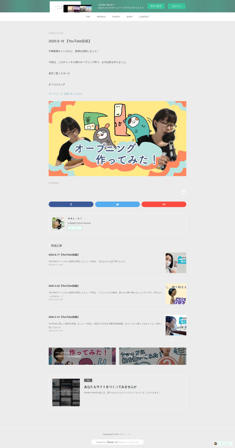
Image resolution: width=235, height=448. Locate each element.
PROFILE (101, 16)
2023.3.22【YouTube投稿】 (64, 285)
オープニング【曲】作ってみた (65, 93)
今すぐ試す (156, 6)
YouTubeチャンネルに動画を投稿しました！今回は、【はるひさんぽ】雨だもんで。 (88, 261)
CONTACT (144, 16)
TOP (88, 16)
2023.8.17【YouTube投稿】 (64, 254)
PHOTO (116, 16)
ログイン (176, 6)
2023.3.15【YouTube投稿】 (64, 317)
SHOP (129, 16)
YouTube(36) (54, 183)
